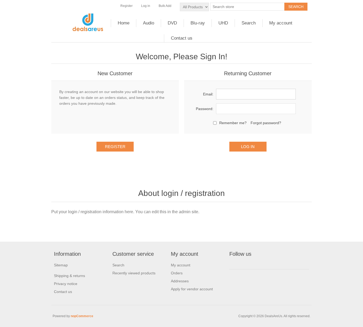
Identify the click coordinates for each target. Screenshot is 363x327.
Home (123, 23)
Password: (204, 109)
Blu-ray (198, 23)
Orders (177, 273)
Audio (148, 23)
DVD (172, 23)
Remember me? (233, 123)
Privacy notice (65, 284)
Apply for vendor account (192, 289)
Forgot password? (266, 123)
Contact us (181, 38)
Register (126, 6)
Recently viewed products (133, 273)
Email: (208, 94)
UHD (223, 23)
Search (249, 23)
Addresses (180, 281)
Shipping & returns (69, 276)
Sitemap (61, 265)
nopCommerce (82, 316)
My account (280, 23)
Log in (145, 6)
